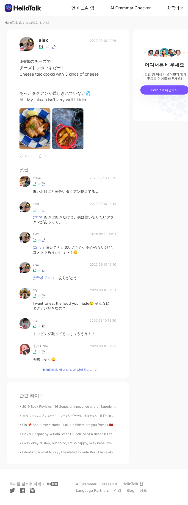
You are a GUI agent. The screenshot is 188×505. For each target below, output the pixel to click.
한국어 (173, 7)
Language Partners (92, 490)
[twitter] (12, 490)
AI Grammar (86, 484)
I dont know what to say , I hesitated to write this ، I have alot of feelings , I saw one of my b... (92, 452)
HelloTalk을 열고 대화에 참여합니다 (67, 370)
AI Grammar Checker (130, 7)
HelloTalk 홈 (13, 22)
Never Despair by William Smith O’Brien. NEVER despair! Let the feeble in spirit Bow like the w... (93, 434)
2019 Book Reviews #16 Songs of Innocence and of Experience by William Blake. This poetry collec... (98, 406)
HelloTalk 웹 (132, 483)
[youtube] (52, 484)
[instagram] (32, 490)
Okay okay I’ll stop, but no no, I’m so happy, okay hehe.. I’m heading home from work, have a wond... (98, 443)
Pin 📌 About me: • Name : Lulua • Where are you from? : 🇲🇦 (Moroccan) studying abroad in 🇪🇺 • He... (98, 425)
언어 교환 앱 (82, 7)
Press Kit (109, 484)
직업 (117, 490)
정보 (143, 490)
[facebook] (22, 490)
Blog (130, 490)
